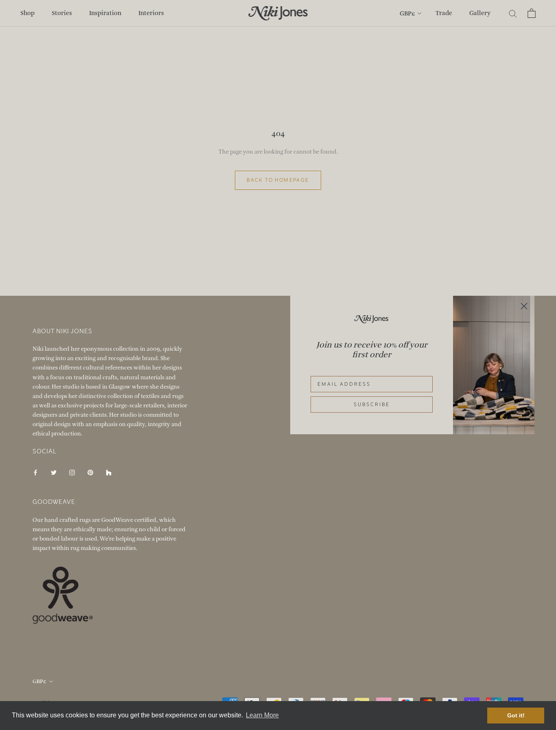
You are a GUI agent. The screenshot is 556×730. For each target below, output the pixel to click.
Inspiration (105, 13)
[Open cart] (532, 13)
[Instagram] (72, 472)
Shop (27, 13)
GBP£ (407, 13)
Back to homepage (278, 180)
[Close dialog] (524, 306)
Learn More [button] (262, 715)
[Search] (513, 13)
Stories (62, 13)
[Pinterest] (90, 472)
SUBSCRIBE (372, 404)
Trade (444, 13)
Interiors (151, 13)
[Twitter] (54, 472)
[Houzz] (109, 472)
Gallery (479, 13)
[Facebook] (35, 472)
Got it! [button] (516, 715)
